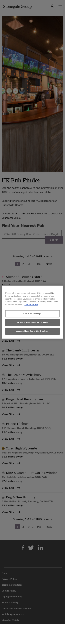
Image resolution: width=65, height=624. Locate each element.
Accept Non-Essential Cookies (32, 331)
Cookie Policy (31, 304)
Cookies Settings (32, 313)
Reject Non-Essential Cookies (32, 322)
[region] (33, 312)
